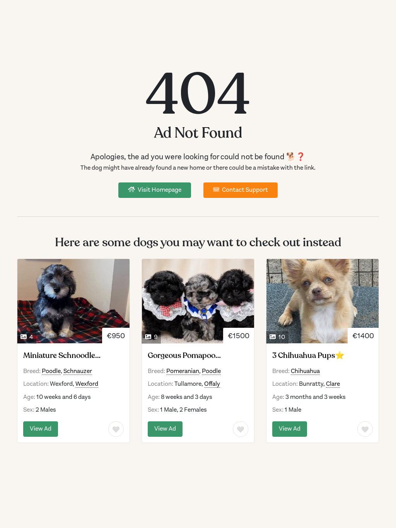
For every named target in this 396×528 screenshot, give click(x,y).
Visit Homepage (159, 189)
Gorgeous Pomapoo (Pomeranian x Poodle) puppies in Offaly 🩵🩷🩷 (192, 355)
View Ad (40, 428)
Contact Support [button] (244, 189)
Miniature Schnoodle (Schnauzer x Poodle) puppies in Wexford (59, 355)
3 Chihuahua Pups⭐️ (308, 355)
